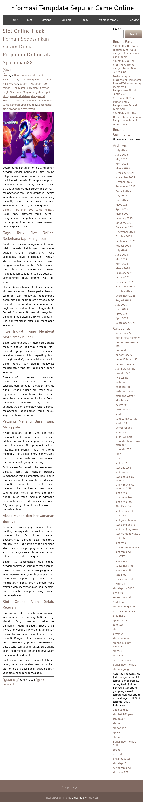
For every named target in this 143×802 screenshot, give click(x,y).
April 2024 (122, 263)
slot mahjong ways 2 (128, 533)
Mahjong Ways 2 (108, 20)
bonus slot (122, 350)
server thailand (122, 597)
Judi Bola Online (125, 368)
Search (117, 28)
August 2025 (123, 191)
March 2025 (123, 213)
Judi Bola (66, 20)
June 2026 (122, 154)
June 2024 (122, 254)
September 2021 (126, 323)
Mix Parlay (122, 400)
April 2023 (122, 318)
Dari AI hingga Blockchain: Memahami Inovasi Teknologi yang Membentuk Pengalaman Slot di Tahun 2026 (127, 85)
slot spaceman (121, 638)
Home (14, 20)
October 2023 (124, 291)
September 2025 (126, 186)
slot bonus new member (125, 478)
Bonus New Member (128, 337)
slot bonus (122, 472)
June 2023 (122, 309)
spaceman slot (124, 565)
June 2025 (122, 200)
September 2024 (126, 241)
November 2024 (125, 232)
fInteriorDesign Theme (57, 797)
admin (11, 679)
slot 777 (121, 458)
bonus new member (125, 664)
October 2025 (124, 182)
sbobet (120, 414)
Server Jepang (124, 427)
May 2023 (121, 313)
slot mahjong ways (127, 529)
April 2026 (122, 163)
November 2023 (125, 286)
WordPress (92, 797)
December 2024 (125, 227)
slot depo (121, 492)
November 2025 (125, 177)
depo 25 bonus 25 (127, 359)
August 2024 (123, 245)
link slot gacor (121, 758)
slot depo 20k (124, 502)
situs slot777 (123, 449)
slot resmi (121, 542)
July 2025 (121, 195)
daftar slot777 (124, 355)
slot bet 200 (123, 463)
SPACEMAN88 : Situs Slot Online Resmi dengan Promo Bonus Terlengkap (126, 66)
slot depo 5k (120, 763)
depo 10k (118, 593)
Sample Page (70, 787)
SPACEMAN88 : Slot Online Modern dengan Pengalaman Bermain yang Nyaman (127, 119)
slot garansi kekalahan (16, 96)
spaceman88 (28, 104)
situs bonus (122, 432)
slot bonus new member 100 (125, 486)
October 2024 (124, 236)
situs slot (118, 655)
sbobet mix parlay (126, 418)
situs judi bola (124, 436)
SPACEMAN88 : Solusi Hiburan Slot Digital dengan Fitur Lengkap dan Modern (126, 51)
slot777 (120, 556)
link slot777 (123, 373)
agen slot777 (123, 333)
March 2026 (123, 168)
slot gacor (121, 515)
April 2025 (122, 209)
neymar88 (121, 405)
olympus (118, 633)
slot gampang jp (125, 524)
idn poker (118, 718)
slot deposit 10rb (126, 511)
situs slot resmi (122, 660)
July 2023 (121, 304)
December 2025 (125, 172)
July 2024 (121, 250)
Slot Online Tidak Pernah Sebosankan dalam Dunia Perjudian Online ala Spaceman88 (27, 46)
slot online (119, 728)
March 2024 (123, 268)
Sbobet (85, 20)
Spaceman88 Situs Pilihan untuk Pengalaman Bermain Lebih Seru (125, 104)
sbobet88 (121, 423)
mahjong (121, 382)
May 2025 (121, 204)
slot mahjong (121, 669)
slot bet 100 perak (124, 714)
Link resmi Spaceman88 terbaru (31, 88)
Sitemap (46, 20)
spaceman (122, 561)
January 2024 (123, 277)
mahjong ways (124, 391)
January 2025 (123, 222)
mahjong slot (123, 386)
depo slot (118, 754)
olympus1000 (124, 409)
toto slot (121, 574)
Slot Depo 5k (123, 506)
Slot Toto (118, 602)
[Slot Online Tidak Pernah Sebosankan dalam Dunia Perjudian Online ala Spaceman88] (28, 163)
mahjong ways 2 (125, 396)
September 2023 (126, 295)
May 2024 (121, 259)
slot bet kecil (123, 467)
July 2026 (121, 150)
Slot (29, 20)
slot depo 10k (124, 497)
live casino (122, 377)
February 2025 (124, 218)
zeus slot (121, 583)
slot (115, 629)
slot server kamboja (127, 547)
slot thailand (123, 552)
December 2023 (125, 282)
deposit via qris (125, 364)
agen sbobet (120, 709)
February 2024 (124, 273)
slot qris (120, 538)
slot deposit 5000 (123, 588)
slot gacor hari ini (126, 520)
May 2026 (121, 159)
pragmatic (119, 615)
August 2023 (123, 300)
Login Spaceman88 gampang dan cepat (26, 92)
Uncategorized (124, 579)
